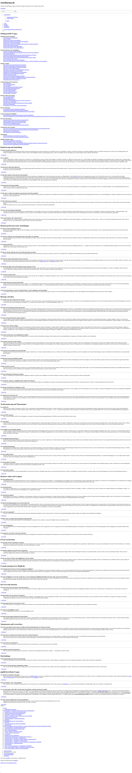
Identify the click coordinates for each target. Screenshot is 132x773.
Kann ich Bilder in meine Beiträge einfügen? (13, 87)
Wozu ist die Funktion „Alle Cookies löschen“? (13, 47)
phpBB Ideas (65, 684)
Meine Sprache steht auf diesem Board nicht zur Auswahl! (16, 56)
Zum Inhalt (3, 8)
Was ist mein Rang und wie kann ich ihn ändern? (14, 60)
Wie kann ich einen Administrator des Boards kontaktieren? (16, 144)
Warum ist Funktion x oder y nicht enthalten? (13, 141)
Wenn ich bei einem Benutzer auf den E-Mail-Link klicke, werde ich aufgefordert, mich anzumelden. (25, 61)
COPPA (74, 176)
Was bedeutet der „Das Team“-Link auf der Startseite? (15, 105)
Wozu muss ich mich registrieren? (10, 37)
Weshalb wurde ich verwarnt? (9, 74)
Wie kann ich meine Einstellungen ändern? (12, 51)
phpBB (7, 758)
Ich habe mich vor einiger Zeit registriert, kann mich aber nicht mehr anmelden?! (20, 44)
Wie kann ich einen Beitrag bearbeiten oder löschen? (14, 66)
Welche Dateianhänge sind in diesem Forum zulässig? (15, 135)
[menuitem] (12, 17)
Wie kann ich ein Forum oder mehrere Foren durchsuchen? (16, 120)
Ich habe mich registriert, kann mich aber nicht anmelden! (15, 41)
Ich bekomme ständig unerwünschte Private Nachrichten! (15, 110)
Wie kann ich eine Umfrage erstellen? (11, 68)
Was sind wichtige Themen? (9, 90)
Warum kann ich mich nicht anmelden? (11, 42)
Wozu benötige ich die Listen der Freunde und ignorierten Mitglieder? (18, 115)
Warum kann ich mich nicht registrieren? (12, 40)
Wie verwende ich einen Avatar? (10, 58)
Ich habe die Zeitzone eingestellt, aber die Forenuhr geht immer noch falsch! (19, 55)
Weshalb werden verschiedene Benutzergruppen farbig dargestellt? (17, 103)
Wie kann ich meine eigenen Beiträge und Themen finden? (16, 124)
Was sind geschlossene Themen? (10, 92)
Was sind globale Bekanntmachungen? (11, 88)
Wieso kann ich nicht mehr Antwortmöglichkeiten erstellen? (16, 69)
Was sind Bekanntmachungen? (10, 89)
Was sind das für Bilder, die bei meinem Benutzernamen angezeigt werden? (19, 57)
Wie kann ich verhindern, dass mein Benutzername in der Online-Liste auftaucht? (20, 52)
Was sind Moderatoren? (8, 98)
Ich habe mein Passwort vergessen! (10, 45)
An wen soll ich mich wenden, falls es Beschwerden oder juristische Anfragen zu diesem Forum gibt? (25, 143)
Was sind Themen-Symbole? (9, 93)
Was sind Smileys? (7, 85)
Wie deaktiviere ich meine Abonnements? (12, 132)
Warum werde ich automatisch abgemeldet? (12, 46)
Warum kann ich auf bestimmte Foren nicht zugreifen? (15, 72)
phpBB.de (52, 261)
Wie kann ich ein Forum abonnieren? (11, 131)
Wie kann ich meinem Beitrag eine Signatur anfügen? (14, 67)
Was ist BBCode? (7, 83)
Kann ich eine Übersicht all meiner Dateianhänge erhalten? (16, 137)
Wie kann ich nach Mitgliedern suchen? (11, 123)
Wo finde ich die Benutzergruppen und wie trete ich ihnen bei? (16, 100)
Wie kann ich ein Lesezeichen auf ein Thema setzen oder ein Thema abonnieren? (20, 129)
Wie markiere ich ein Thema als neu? (11, 79)
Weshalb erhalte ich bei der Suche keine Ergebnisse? (14, 121)
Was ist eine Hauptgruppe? (9, 104)
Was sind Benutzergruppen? (9, 99)
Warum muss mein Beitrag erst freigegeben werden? (14, 78)
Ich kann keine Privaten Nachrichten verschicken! (14, 109)
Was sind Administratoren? (9, 96)
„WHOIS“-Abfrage (101, 690)
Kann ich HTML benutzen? (9, 84)
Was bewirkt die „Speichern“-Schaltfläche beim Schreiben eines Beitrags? (19, 77)
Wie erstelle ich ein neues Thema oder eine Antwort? (14, 64)
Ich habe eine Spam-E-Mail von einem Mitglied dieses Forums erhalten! (18, 111)
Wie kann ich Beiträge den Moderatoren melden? (14, 76)
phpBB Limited (42, 261)
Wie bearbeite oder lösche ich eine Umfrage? (13, 71)
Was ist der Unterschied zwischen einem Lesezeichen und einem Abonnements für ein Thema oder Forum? (26, 128)
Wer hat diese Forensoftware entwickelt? (12, 140)
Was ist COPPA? (7, 39)
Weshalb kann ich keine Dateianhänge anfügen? (13, 73)
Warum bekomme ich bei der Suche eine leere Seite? (14, 122)
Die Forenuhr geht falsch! (8, 53)
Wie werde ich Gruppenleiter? (9, 101)
